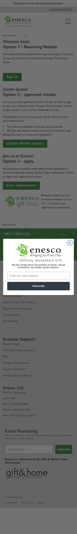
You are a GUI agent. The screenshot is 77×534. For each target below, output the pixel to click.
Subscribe (38, 286)
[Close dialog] (70, 243)
